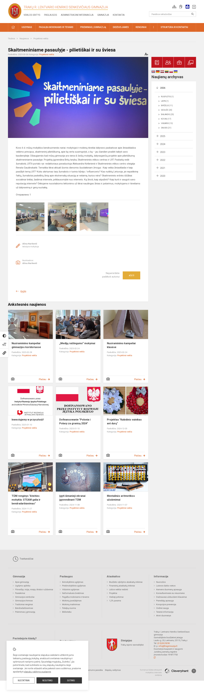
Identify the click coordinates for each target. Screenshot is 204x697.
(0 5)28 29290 (163, 643)
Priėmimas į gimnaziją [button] (93, 27)
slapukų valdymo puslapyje (37, 671)
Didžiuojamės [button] (121, 27)
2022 (162, 160)
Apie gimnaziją (22, 582)
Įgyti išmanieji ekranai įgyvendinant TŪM (72, 497)
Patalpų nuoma (69, 608)
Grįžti (23, 291)
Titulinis (11, 38)
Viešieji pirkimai (116, 597)
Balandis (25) (167, 114)
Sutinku (71, 680)
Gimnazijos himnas (24, 600)
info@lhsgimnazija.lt (168, 646)
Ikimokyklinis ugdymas (72, 582)
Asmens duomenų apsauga (169, 589)
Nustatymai (24, 680)
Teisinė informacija (164, 612)
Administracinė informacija (77, 15)
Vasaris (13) (167, 123)
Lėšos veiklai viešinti (118, 589)
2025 (162, 136)
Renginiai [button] (141, 27)
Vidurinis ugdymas (70, 589)
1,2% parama (115, 600)
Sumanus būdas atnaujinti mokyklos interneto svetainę (151, 672)
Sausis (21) (166, 128)
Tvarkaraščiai (26, 558)
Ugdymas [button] (27, 27)
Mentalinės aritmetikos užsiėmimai (121, 497)
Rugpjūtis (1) (167, 97)
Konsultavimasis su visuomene (170, 593)
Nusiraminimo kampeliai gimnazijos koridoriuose (26, 345)
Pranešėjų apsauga (165, 600)
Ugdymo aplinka (22, 585)
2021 (162, 168)
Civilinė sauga (162, 608)
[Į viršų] (194, 671)
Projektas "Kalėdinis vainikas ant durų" (124, 421)
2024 (162, 144)
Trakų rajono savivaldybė (132, 645)
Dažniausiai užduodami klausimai (171, 597)
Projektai (113, 593)
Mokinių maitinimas (71, 604)
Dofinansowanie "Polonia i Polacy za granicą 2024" (75, 421)
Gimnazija (103, 15)
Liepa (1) (165, 101)
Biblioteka (66, 612)
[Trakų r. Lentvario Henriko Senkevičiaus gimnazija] (15, 10)
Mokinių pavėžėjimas (71, 600)
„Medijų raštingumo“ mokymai (77, 343)
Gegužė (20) (166, 110)
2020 (162, 176)
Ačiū (131, 275)
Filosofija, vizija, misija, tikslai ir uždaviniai (34, 589)
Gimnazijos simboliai (24, 597)
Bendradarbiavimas (24, 608)
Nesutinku (47, 680)
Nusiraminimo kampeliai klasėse (121, 345)
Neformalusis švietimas (73, 593)
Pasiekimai (20, 593)
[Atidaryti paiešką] (192, 14)
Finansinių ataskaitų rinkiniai (122, 585)
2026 (162, 88)
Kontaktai (119, 15)
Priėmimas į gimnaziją (25, 612)
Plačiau (42, 379)
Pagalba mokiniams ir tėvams (75, 597)
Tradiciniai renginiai (24, 604)
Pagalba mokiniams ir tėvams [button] (56, 27)
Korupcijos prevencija (166, 604)
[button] (174, 7)
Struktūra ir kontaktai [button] (174, 27)
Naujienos (24, 38)
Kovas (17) (166, 119)
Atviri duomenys (163, 615)
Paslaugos (50, 15)
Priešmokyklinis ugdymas (74, 585)
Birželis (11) (167, 105)
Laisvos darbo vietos (165, 585)
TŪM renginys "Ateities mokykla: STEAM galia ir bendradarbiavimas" (26, 499)
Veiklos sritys (32, 15)
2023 (162, 152)
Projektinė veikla (40, 38)
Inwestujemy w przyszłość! (28, 419)
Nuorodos (161, 582)
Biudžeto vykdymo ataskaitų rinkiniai (125, 582)
